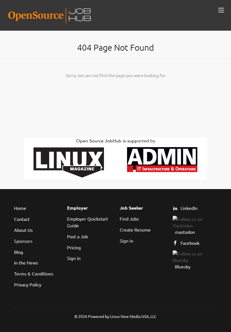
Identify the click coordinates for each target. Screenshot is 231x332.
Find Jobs (129, 218)
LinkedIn (189, 208)
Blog (18, 252)
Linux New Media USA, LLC (133, 316)
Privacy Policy (27, 284)
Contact (22, 219)
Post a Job (77, 236)
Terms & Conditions (33, 273)
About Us (23, 230)
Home (20, 208)
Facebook (190, 243)
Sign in (74, 258)
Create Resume (135, 229)
